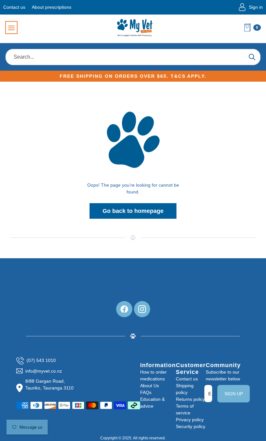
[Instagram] (142, 309)
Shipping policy (185, 389)
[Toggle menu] (11, 27)
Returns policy (190, 399)
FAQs (145, 392)
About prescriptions (51, 7)
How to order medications (153, 375)
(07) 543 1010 (41, 360)
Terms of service (185, 409)
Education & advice (152, 403)
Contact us (14, 7)
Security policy (190, 426)
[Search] (252, 57)
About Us (149, 385)
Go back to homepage (133, 211)
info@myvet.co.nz (43, 371)
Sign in (256, 7)
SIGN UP (233, 393)
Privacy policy (190, 419)
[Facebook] (124, 309)
